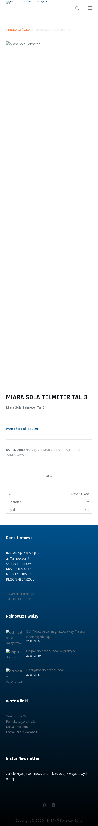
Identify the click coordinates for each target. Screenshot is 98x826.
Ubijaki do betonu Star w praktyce (51, 651)
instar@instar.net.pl (20, 593)
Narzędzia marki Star (44, 450)
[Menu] (90, 8)
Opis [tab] (49, 476)
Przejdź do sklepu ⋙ (22, 429)
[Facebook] (44, 805)
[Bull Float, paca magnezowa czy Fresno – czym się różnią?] (14, 638)
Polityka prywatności (21, 721)
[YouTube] (53, 805)
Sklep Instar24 (16, 716)
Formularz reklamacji (21, 732)
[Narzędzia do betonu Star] (14, 676)
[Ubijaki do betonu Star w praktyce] (14, 657)
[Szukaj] (77, 8)
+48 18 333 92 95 (19, 599)
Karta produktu (17, 727)
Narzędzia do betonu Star (45, 670)
